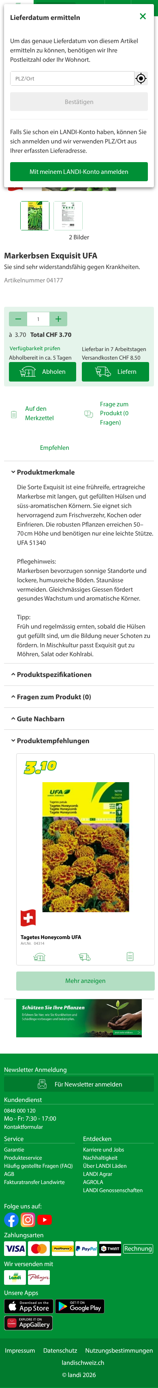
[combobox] (72, 78)
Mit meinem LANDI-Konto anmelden (79, 171)
